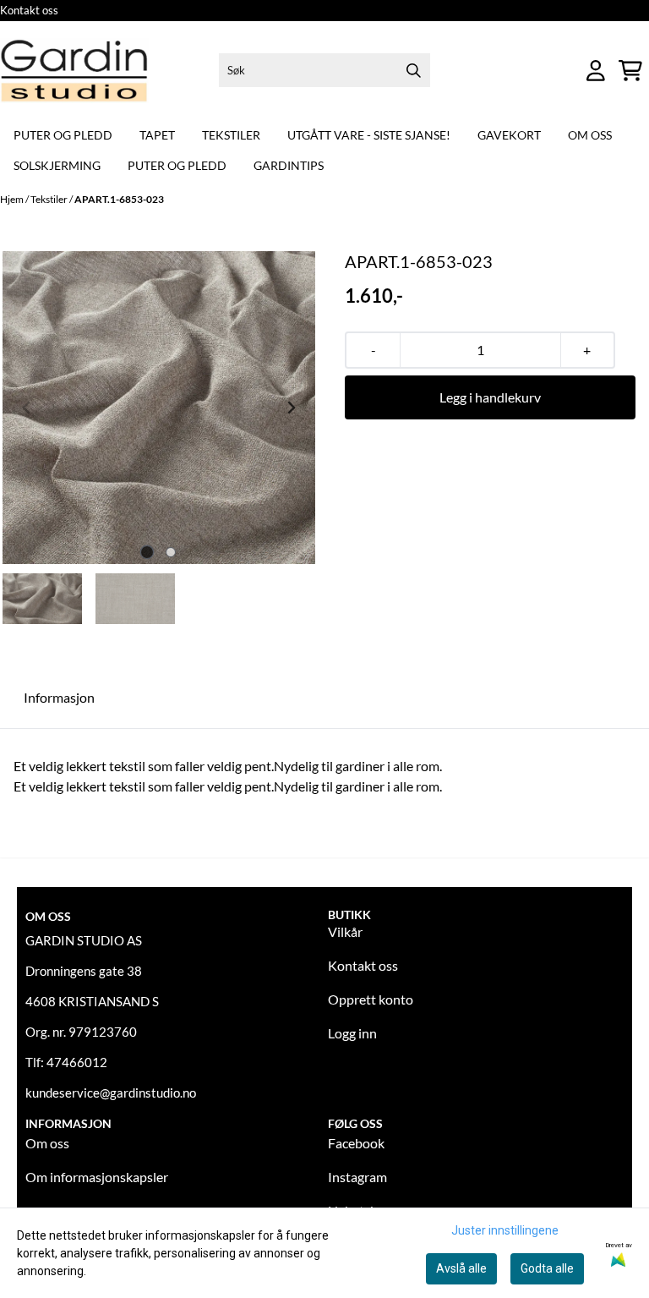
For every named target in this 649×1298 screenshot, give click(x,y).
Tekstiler (231, 135)
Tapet (157, 135)
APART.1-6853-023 (119, 199)
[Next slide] (290, 407)
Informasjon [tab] (59, 697)
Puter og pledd (63, 135)
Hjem (12, 199)
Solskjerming (57, 165)
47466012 (76, 1062)
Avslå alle (461, 1268)
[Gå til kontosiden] (596, 70)
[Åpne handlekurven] (630, 70)
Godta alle (547, 1268)
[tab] (147, 552)
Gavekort (509, 135)
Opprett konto (370, 999)
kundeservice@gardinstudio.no (110, 1092)
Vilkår (345, 931)
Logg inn (352, 1033)
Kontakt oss (29, 10)
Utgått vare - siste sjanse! (368, 135)
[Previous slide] (27, 407)
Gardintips (289, 165)
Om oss (590, 135)
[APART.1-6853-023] (159, 407)
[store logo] (74, 70)
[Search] (413, 70)
